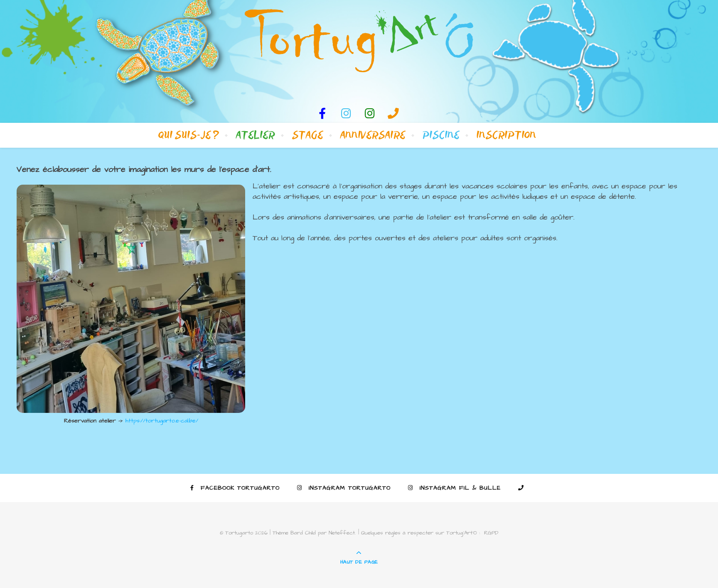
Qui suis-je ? (189, 135)
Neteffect (342, 533)
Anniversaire (373, 135)
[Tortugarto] (359, 40)
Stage (307, 135)
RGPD (491, 533)
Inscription (506, 135)
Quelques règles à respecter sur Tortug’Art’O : (420, 533)
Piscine (441, 135)
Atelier (255, 135)
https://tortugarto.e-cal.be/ (161, 421)
